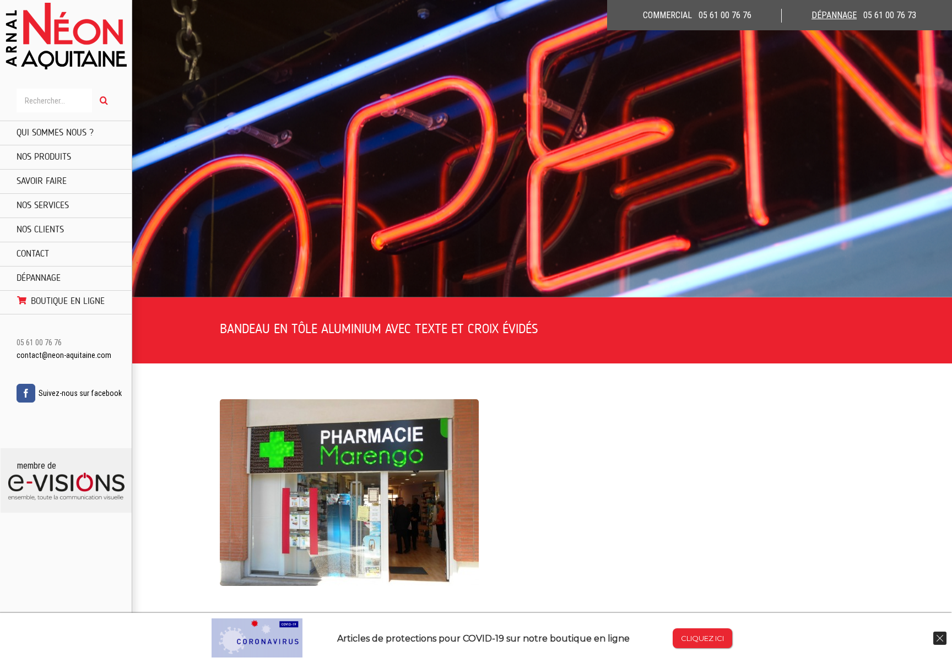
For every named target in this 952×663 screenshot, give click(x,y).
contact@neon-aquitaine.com (64, 355)
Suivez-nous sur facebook (80, 393)
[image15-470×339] (349, 405)
